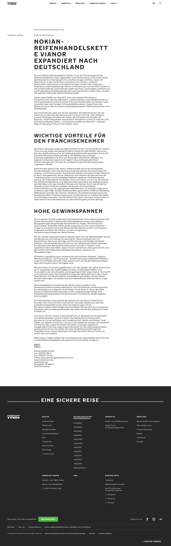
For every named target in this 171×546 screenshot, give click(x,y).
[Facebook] (147, 519)
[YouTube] (160, 519)
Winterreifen (47, 425)
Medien (140, 434)
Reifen (52, 3)
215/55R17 (78, 451)
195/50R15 (78, 431)
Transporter (47, 442)
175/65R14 (78, 423)
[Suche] (160, 3)
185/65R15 (78, 427)
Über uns (79, 3)
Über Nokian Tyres (144, 425)
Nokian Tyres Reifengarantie (116, 421)
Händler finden (97, 3)
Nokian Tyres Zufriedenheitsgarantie (114, 426)
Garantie (65, 3)
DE (154, 3)
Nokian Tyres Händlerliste (52, 484)
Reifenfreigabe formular (115, 484)
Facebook (111, 499)
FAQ (75, 475)
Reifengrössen (79, 468)
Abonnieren (48, 519)
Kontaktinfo (112, 475)
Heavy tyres (49, 454)
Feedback (109, 480)
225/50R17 (78, 460)
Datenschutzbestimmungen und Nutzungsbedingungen (65, 533)
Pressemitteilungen (144, 429)
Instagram (111, 494)
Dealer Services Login (53, 488)
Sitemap (92, 533)
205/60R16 (78, 443)
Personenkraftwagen (50, 434)
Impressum (141, 438)
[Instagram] (154, 519)
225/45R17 (78, 456)
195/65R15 (78, 435)
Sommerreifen (48, 421)
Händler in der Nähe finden (53, 480)
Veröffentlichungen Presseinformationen (113, 489)
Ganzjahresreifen (49, 429)
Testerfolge (46, 450)
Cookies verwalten (105, 533)
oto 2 (37, 346)
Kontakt (140, 442)
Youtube (110, 503)
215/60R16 (78, 464)
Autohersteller (48, 446)
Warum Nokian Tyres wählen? (148, 421)
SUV (43, 438)
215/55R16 (78, 447)
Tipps (113, 3)
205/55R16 (78, 439)
